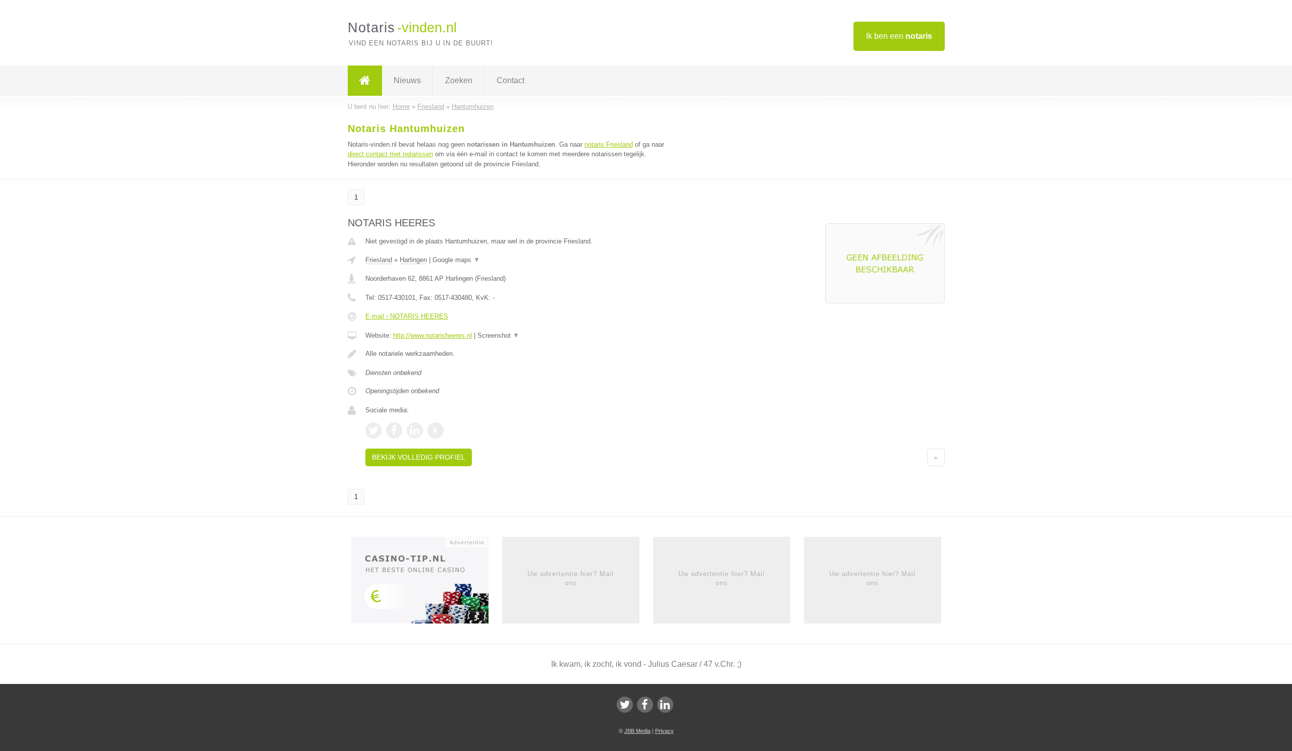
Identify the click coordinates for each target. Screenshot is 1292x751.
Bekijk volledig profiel (418, 457)
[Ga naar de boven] (936, 457)
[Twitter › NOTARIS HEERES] (373, 430)
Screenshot (498, 335)
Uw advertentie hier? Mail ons (570, 578)
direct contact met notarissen (390, 154)
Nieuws (407, 80)
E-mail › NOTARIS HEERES (406, 316)
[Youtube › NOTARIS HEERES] (435, 430)
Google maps (456, 260)
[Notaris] (365, 81)
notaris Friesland (608, 144)
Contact (510, 80)
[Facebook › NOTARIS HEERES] (394, 430)
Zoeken (458, 80)
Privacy (664, 731)
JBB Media (637, 731)
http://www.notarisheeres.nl (432, 335)
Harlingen (413, 260)
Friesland (378, 260)
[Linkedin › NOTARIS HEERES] (415, 430)
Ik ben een (899, 36)
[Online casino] (426, 583)
